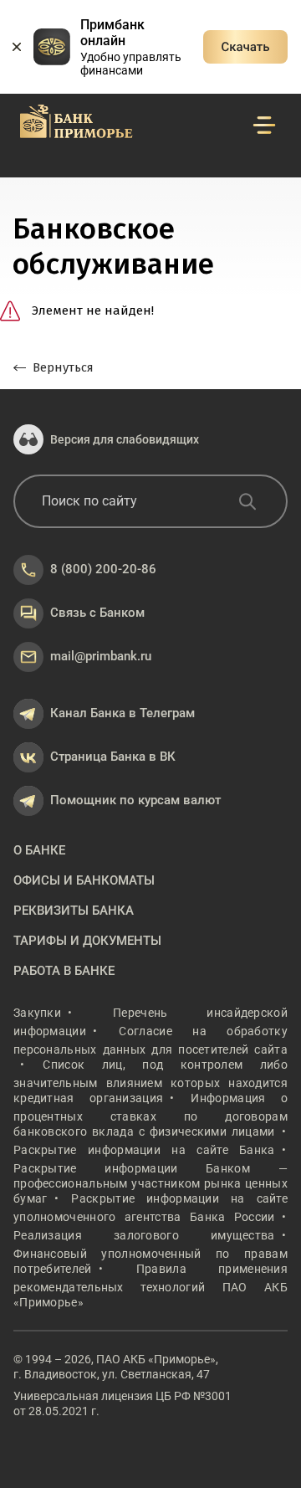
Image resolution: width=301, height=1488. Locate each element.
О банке (39, 850)
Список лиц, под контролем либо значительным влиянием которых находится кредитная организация (150, 1081)
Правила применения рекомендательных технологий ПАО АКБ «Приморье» (150, 1285)
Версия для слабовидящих (124, 439)
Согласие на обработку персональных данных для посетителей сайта (150, 1040)
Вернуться (63, 367)
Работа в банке (64, 970)
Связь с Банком (97, 612)
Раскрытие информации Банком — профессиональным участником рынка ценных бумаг (150, 1183)
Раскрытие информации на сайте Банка (144, 1150)
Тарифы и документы (87, 940)
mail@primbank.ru (100, 656)
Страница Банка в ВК (113, 756)
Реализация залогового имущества (144, 1235)
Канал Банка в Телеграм (122, 713)
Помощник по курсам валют (135, 800)
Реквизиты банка (73, 910)
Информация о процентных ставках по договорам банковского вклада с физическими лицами (150, 1114)
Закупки (37, 1012)
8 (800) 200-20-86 (103, 569)
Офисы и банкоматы (84, 880)
